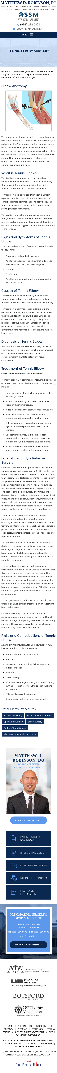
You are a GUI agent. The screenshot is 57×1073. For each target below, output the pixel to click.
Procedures (6, 77)
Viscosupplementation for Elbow (20, 734)
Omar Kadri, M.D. (14, 1043)
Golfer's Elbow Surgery (15, 727)
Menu (24, 35)
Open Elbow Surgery (13, 721)
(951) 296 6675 (41, 931)
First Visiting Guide (32, 852)
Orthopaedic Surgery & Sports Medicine (28, 1040)
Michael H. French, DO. (28, 1046)
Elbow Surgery (35, 721)
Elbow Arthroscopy (13, 715)
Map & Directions (28, 936)
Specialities (33, 74)
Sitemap (22, 1029)
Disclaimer (42, 1026)
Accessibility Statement (29, 1032)
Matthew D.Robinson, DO (28, 758)
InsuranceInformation (28, 892)
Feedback (37, 1029)
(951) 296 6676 (30, 24)
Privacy (8, 1029)
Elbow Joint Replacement (39, 715)
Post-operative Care (33, 865)
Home (10, 1026)
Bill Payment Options (33, 878)
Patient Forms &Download (30, 838)
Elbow (44, 74)
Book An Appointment (30, 28)
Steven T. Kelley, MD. (40, 1043)
